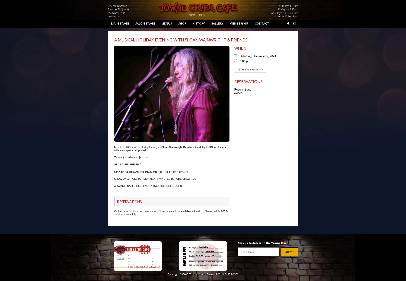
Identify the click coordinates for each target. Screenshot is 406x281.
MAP (125, 9)
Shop (182, 23)
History (198, 23)
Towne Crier (203, 10)
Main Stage (120, 23)
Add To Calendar (251, 70)
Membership (239, 23)
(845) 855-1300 (116, 13)
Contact (262, 23)
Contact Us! (114, 16)
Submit (290, 252)
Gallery (217, 23)
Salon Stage (145, 23)
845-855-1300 (230, 274)
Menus (166, 23)
